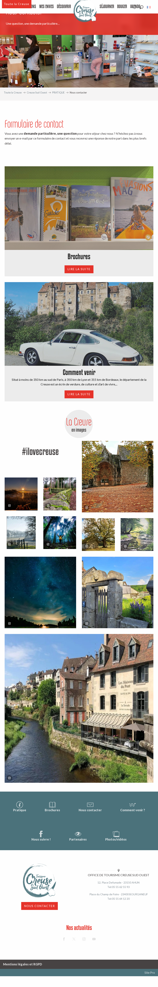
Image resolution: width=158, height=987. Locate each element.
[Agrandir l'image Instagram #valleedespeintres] (21, 532)
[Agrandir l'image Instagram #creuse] (98, 534)
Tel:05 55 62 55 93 (118, 887)
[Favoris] (135, 7)
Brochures (52, 810)
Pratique (19, 810)
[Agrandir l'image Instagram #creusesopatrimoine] (117, 476)
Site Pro (150, 972)
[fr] (149, 7)
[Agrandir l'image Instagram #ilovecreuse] (21, 494)
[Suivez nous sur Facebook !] (64, 939)
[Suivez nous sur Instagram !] (84, 939)
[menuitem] (46, 6)
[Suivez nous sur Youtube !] (94, 939)
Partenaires (78, 839)
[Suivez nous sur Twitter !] (74, 939)
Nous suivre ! (41, 839)
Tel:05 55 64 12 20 (118, 898)
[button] (141, 7)
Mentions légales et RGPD (22, 964)
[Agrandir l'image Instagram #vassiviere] (59, 494)
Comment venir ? (132, 810)
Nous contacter (90, 810)
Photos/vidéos (116, 839)
